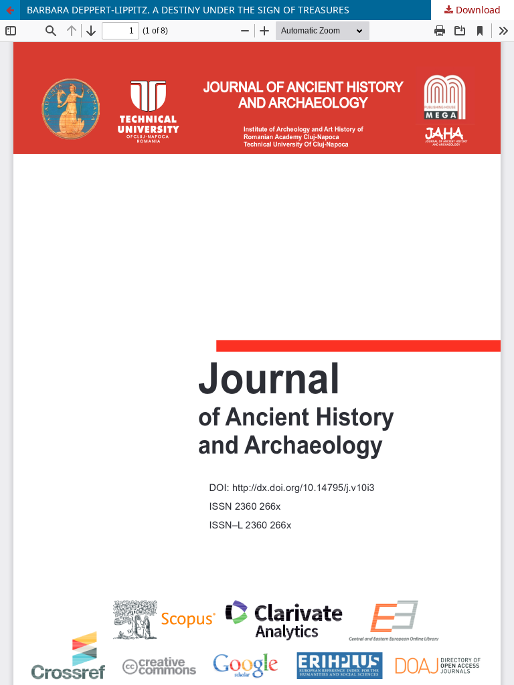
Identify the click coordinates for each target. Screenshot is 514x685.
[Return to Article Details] (10, 10)
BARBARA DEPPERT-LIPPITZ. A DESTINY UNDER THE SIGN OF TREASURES (188, 9)
